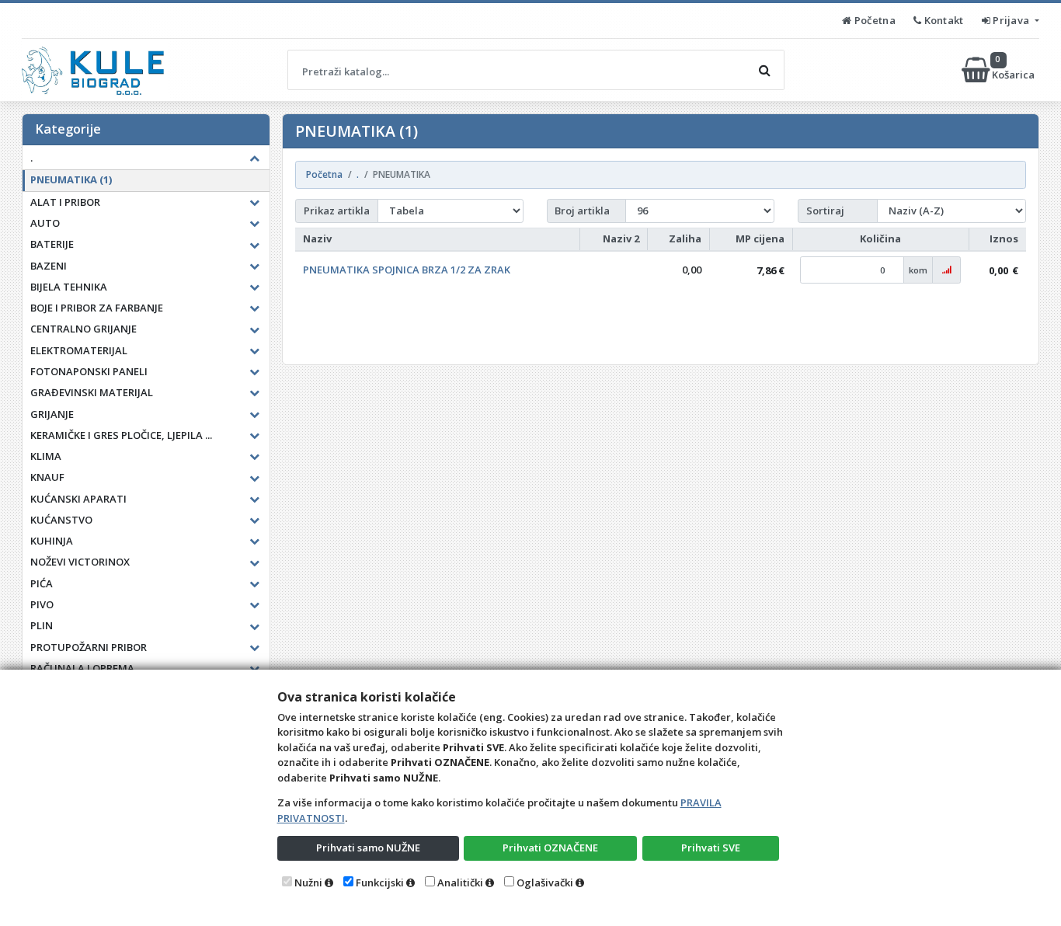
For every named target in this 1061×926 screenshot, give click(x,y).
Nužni (308, 882)
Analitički (460, 882)
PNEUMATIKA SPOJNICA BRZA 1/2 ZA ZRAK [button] (406, 270)
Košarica (1014, 69)
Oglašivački (545, 882)
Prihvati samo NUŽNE (368, 848)
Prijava (1011, 20)
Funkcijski (380, 882)
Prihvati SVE (710, 848)
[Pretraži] (764, 69)
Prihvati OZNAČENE (550, 848)
